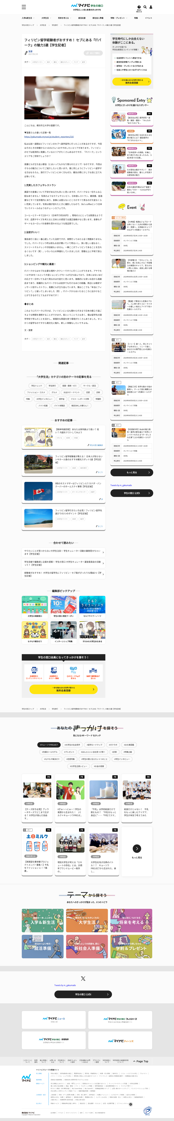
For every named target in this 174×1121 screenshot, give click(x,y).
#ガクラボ (113, 745)
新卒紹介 (92, 1094)
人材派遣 (53, 1094)
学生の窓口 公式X (132, 493)
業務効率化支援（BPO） (69, 1103)
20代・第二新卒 (82, 1094)
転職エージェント (103, 1094)
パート (53, 1076)
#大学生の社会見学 (72, 745)
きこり (100, 472)
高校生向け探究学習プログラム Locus (76, 1079)
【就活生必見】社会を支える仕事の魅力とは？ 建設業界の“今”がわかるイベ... (139, 137)
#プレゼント (69, 752)
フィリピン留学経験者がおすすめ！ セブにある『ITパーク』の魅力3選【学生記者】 (93, 25)
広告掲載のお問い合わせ (84, 1061)
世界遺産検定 (99, 1086)
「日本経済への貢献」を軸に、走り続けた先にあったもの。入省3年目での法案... (139, 155)
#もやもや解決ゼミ (52, 759)
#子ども (59, 438)
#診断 (68, 438)
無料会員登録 (63, 689)
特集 (136, 18)
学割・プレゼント (118, 18)
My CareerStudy (77, 1088)
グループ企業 (89, 1112)
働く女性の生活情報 (57, 1086)
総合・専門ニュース (73, 1083)
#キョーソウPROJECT (49, 745)
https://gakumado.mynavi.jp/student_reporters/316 (49, 137)
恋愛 (88, 392)
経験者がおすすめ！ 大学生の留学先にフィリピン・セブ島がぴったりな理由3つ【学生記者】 (62, 574)
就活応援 (81, 18)
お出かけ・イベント (72, 392)
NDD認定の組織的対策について (121, 1061)
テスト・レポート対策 (80, 399)
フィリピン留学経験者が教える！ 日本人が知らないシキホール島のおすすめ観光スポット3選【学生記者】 (79, 459)
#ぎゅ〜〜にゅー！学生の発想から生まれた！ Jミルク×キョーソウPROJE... (70, 812)
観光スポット (65, 62)
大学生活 (45, 18)
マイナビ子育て (126, 1086)
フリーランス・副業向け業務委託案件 (111, 1076)
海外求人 (115, 1073)
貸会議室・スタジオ (94, 1103)
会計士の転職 (130, 1094)
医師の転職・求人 (115, 1097)
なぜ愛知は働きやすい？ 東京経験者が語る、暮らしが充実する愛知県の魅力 (139, 172)
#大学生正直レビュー (78, 766)
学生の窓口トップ (28, 25)
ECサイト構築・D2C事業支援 (60, 1088)
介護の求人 (54, 1099)
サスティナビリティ (71, 1112)
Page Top (142, 1061)
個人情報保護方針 (100, 1112)
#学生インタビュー (122, 759)
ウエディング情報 (86, 1086)
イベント (148, 18)
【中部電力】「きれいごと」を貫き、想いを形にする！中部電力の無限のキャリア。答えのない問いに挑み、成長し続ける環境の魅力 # (139, 265)
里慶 (30, 51)
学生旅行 (55, 25)
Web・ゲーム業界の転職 (66, 1094)
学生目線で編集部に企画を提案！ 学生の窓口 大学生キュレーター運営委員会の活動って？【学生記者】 (62, 563)
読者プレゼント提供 (72, 1061)
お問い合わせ (53, 1061)
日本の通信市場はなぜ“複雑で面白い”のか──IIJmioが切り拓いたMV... (139, 189)
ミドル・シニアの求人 (64, 1076)
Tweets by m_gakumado (121, 485)
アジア (76, 62)
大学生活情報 (134, 1083)
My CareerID (89, 1088)
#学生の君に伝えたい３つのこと (95, 759)
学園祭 (98, 399)
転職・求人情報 (105, 1073)
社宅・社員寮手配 (108, 1103)
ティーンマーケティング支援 (118, 1083)
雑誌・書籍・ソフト (72, 1086)
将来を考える (63, 18)
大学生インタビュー (44, 399)
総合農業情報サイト (112, 1086)
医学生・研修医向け (91, 1073)
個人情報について (44, 1061)
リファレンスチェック (124, 1103)
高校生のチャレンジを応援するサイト (94, 1083)
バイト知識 (43, 406)
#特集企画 (128, 752)
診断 (98, 392)
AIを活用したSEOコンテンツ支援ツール (63, 1091)
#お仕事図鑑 (129, 745)
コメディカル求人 (101, 1097)
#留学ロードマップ (94, 745)
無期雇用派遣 (138, 1097)
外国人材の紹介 (80, 1099)
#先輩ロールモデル (49, 752)
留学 (83, 62)
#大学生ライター (62, 468)
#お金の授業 (99, 766)
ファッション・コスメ (36, 392)
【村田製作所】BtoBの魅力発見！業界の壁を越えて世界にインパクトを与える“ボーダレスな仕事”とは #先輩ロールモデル (139, 434)
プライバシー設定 (96, 1061)
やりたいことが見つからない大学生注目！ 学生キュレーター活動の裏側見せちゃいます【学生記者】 (62, 552)
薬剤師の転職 (78, 1097)
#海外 (74, 468)
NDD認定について (107, 1061)
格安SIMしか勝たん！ (80, 406)
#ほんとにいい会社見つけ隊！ (93, 752)
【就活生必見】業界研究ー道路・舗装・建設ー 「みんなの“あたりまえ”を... (139, 120)
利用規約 (35, 1061)
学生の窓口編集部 (96, 445)
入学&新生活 (27, 18)
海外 (48, 62)
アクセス (60, 1112)
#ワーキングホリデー (79, 492)
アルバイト (143, 1073)
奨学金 (61, 399)
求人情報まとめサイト (58, 1083)
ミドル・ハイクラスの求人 (129, 1073)
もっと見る (132, 472)
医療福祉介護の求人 (131, 1076)
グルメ (54, 392)
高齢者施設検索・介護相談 (86, 1091)
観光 (55, 62)
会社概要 (53, 1112)
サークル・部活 (89, 386)
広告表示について (61, 1061)
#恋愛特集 (70, 759)
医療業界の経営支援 (66, 1099)
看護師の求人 (89, 1097)
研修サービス (55, 1103)
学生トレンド (36, 386)
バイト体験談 (59, 406)
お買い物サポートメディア (120, 1088)
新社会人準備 (98, 18)
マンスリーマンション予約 (139, 1088)
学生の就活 (54, 1073)
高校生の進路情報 (56, 1079)
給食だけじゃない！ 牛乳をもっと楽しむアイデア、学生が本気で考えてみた (136, 812)
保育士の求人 (127, 1097)
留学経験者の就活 (65, 1073)
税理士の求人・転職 (57, 1097)
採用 (81, 1112)
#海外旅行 (83, 468)
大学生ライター (37, 62)
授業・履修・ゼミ (69, 386)
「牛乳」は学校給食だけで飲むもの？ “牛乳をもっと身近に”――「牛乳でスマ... (103, 812)
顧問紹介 (68, 1097)
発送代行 (82, 1103)
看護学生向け (78, 1073)
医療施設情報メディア (102, 1088)
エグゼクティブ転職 (117, 1094)
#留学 (93, 492)
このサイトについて (27, 1061)
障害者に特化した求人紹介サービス (85, 1076)
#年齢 (76, 438)
